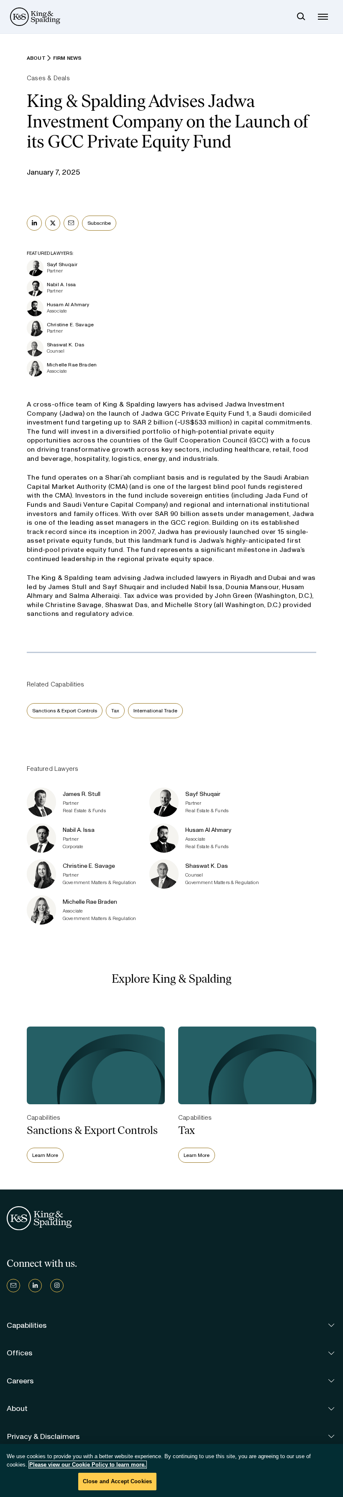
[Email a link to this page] (71, 223)
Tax (115, 711)
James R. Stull (81, 794)
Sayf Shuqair (62, 264)
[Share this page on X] (52, 223)
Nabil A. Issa (61, 284)
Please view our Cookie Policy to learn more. (87, 1464)
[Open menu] (323, 17)
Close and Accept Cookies (117, 1481)
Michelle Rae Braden (72, 365)
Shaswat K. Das (65, 345)
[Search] (301, 16)
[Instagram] (57, 1285)
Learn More (45, 1155)
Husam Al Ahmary (68, 305)
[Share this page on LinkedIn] (34, 223)
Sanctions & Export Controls (64, 711)
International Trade (155, 711)
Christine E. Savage (70, 325)
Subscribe (99, 223)
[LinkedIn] (35, 1285)
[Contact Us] (13, 1285)
